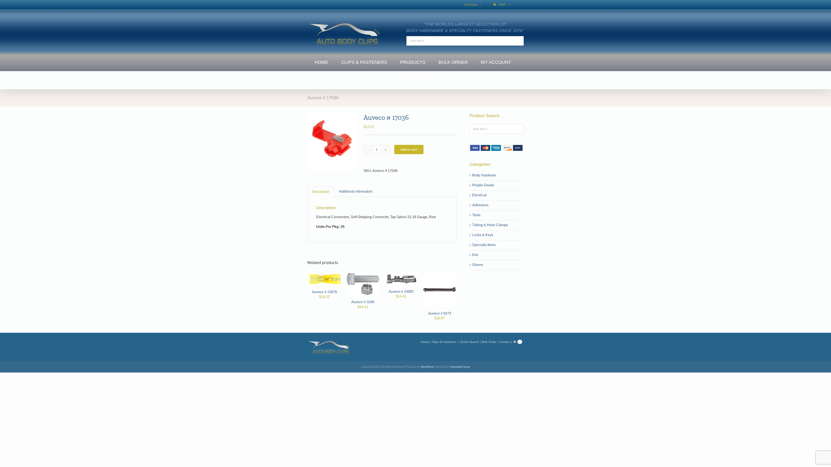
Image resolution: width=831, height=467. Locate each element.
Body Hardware (484, 175)
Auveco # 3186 (362, 302)
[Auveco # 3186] (363, 275)
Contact (504, 342)
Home (425, 342)
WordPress (427, 366)
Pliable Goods (483, 185)
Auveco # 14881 (401, 291)
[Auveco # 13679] (324, 275)
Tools (476, 215)
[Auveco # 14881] (401, 275)
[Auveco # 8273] (440, 275)
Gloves (477, 265)
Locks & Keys (482, 235)
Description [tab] (321, 192)
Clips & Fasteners (444, 342)
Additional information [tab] (355, 191)
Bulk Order (489, 342)
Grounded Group (460, 366)
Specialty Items (484, 245)
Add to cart (409, 149)
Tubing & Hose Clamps (490, 225)
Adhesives (480, 205)
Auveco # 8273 (439, 313)
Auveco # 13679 (324, 292)
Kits (475, 255)
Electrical (479, 195)
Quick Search (469, 342)
